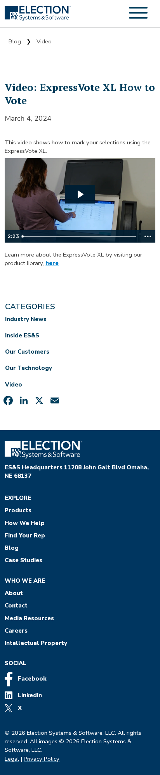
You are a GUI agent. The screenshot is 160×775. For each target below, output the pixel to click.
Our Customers (27, 352)
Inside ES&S (22, 335)
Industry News (26, 319)
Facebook (31, 679)
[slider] (80, 236)
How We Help (25, 523)
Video (44, 41)
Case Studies (23, 560)
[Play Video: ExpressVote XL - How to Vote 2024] (80, 194)
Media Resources (29, 618)
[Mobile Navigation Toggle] (138, 17)
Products (18, 510)
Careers (16, 631)
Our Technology (28, 368)
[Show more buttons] (148, 236)
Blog (15, 41)
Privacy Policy (41, 759)
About (14, 593)
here (52, 263)
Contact (16, 605)
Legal (12, 759)
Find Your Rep (25, 535)
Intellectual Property (36, 643)
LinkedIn (29, 695)
